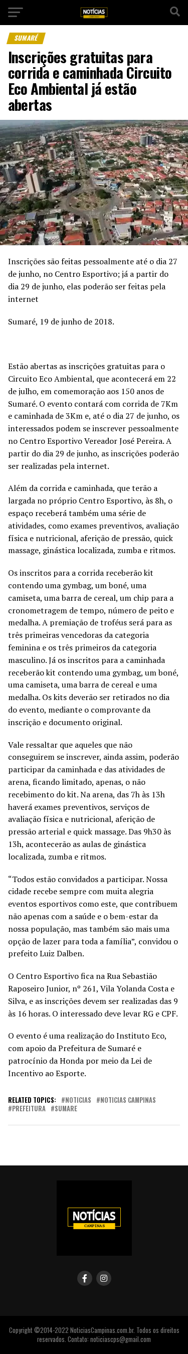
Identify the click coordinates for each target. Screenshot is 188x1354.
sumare (66, 1109)
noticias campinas (128, 1100)
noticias (78, 1100)
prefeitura (29, 1109)
